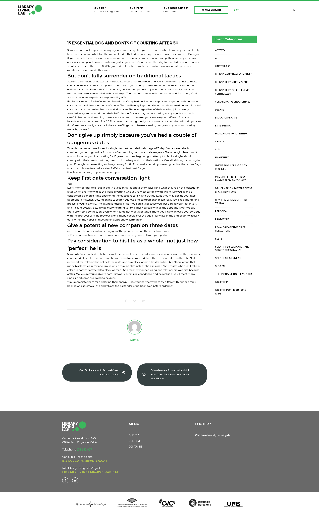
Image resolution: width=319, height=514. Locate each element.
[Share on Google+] (143, 301)
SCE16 (218, 238)
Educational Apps (226, 117)
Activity (220, 50)
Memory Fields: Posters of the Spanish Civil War (233, 190)
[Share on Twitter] (134, 301)
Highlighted (222, 157)
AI (216, 58)
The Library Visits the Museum (233, 274)
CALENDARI (213, 9)
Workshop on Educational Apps (231, 292)
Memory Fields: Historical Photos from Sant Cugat (231, 179)
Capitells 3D (222, 66)
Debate (219, 109)
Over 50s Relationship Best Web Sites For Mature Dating (98, 372)
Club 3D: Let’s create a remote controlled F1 (233, 92)
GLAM (218, 149)
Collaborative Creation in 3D (233, 101)
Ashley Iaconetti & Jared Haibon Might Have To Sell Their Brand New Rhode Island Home (170, 374)
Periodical (221, 211)
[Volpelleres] (30, 10)
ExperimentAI (223, 125)
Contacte (135, 446)
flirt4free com (75, 125)
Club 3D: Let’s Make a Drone (231, 82)
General (220, 141)
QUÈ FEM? (135, 441)
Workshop (221, 282)
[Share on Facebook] (125, 301)
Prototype (222, 219)
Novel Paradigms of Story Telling (231, 202)
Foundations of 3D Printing (231, 133)
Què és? (134, 435)
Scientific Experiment (228, 258)
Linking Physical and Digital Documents (231, 167)
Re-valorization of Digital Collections (231, 229)
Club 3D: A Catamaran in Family (233, 74)
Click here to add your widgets (212, 435)
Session (220, 266)
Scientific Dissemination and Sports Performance (232, 248)
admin (134, 340)
